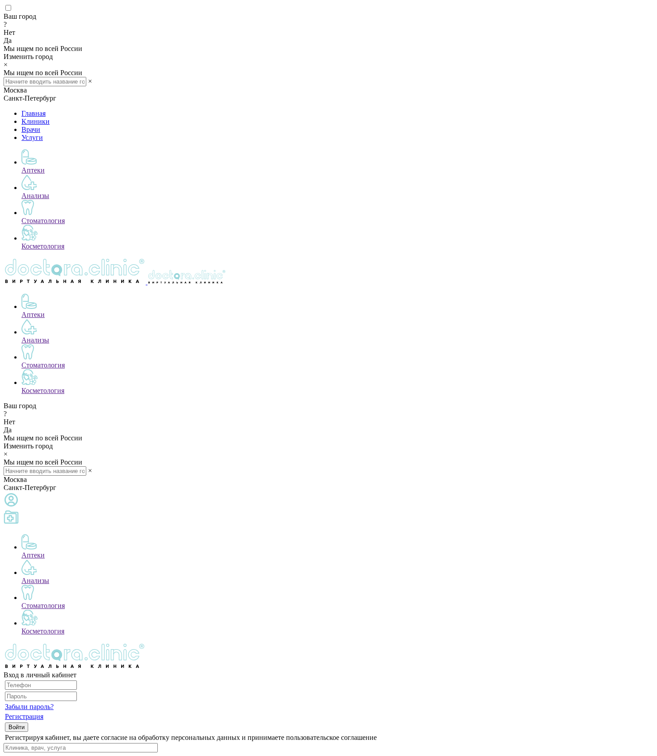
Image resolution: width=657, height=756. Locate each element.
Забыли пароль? (29, 706)
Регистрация (24, 716)
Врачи (30, 129)
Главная (33, 113)
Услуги (32, 137)
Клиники (35, 121)
